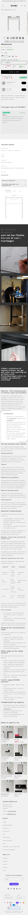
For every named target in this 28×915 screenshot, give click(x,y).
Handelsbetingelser (7, 825)
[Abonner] (22, 879)
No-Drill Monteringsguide (9, 849)
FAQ (4, 834)
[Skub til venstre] (1, 38)
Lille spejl (8, 89)
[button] (2, 5)
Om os (4, 843)
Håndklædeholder (10, 82)
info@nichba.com (11, 814)
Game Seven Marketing (17, 912)
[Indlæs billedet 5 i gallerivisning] (17, 38)
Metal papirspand (5, 794)
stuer (19, 582)
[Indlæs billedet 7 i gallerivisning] (23, 38)
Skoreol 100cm (18, 794)
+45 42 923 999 (11, 811)
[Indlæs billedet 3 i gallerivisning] (10, 38)
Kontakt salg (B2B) (7, 840)
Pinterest (5, 867)
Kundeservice (6, 831)
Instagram (5, 861)
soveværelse (9, 420)
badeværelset (7, 709)
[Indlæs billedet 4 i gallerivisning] (14, 38)
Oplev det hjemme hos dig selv (15, 41)
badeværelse (12, 418)
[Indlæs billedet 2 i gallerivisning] (7, 38)
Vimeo (4, 870)
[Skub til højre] (26, 38)
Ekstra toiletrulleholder (6, 776)
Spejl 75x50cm (17, 776)
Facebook (5, 858)
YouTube (5, 864)
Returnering (6, 828)
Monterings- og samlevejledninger (11, 846)
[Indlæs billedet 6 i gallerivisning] (20, 38)
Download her (4, 175)
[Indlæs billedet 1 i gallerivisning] (4, 38)
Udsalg (4, 822)
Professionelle (6, 837)
